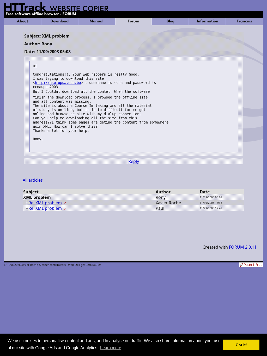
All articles (33, 180)
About (22, 21)
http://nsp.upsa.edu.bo (58, 83)
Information (207, 21)
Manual (97, 21)
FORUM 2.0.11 (243, 247)
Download (60, 21)
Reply (133, 161)
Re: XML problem (45, 203)
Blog (170, 21)
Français (244, 21)
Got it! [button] (241, 345)
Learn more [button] (110, 348)
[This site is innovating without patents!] (251, 265)
